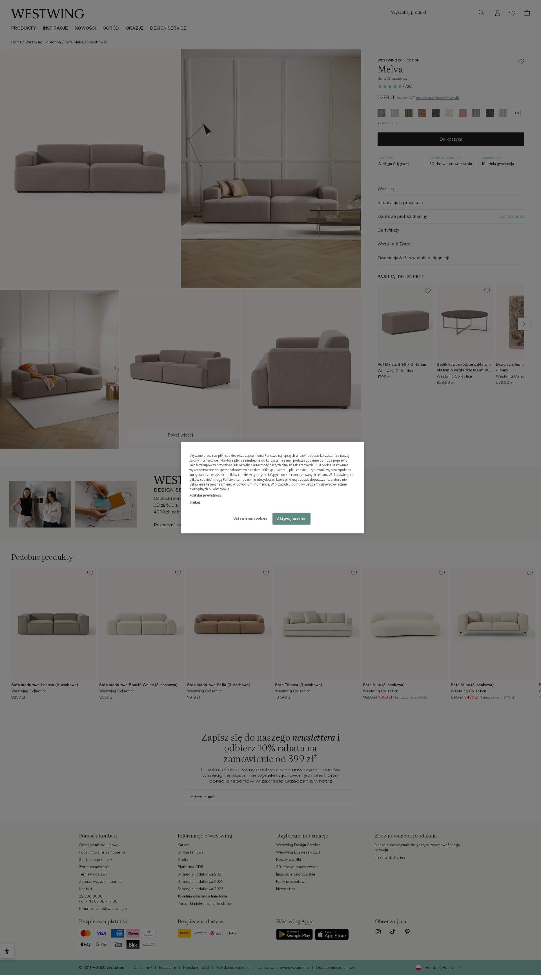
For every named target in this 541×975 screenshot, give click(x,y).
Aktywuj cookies (291, 518)
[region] (272, 487)
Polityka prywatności (205, 495)
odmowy (298, 484)
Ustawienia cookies (250, 518)
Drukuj (194, 502)
